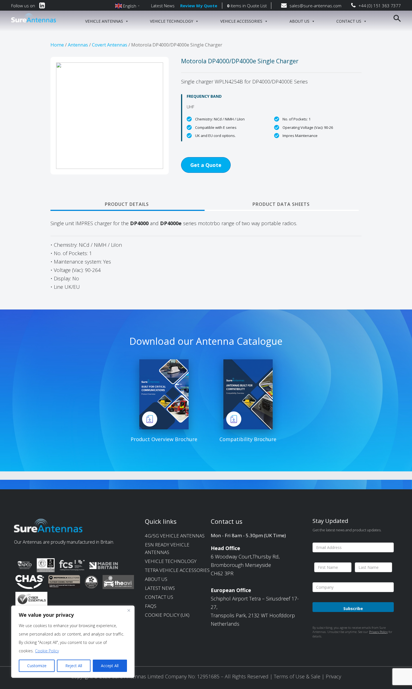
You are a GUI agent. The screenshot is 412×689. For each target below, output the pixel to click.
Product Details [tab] (127, 204)
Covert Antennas (109, 44)
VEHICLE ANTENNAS (104, 21)
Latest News (163, 5)
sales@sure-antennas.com (315, 5)
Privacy (333, 676)
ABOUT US (299, 21)
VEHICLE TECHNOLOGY (171, 21)
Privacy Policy (378, 632)
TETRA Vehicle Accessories (177, 570)
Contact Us (159, 597)
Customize (37, 665)
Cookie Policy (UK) (167, 615)
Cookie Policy (47, 650)
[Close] (128, 610)
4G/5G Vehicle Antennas (175, 535)
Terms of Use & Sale (298, 676)
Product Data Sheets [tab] (281, 204)
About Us (156, 579)
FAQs (150, 606)
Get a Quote (205, 165)
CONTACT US (348, 21)
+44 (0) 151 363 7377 (379, 5)
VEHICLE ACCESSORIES (241, 21)
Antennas (78, 44)
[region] (73, 642)
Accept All (110, 665)
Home (57, 44)
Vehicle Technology (170, 561)
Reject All (73, 665)
